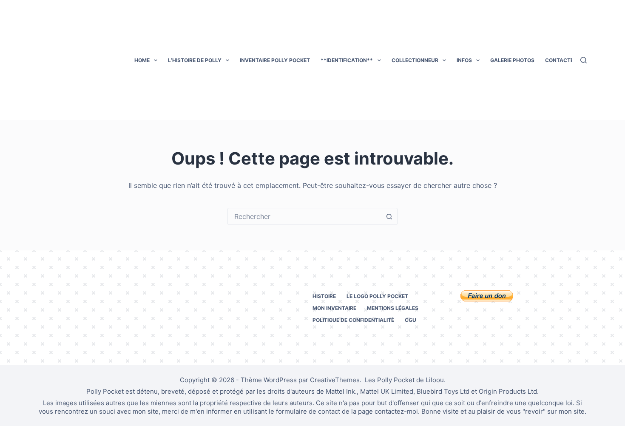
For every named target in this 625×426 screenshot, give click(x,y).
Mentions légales (392, 308)
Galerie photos (512, 60)
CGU (410, 320)
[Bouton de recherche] (389, 216)
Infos (464, 60)
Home (142, 60)
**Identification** (347, 60)
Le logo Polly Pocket (377, 296)
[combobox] (304, 216)
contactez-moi (396, 411)
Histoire (324, 296)
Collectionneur (415, 60)
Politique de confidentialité (353, 320)
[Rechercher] (583, 60)
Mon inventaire (334, 308)
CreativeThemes (335, 380)
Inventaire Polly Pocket (275, 60)
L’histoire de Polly (195, 60)
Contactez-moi (567, 60)
